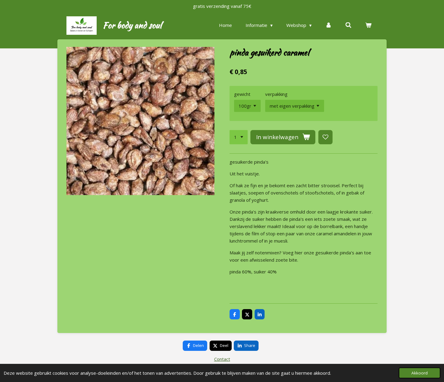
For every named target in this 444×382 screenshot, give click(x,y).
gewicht (242, 94)
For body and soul (132, 25)
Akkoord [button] (419, 373)
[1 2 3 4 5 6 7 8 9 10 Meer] (239, 137)
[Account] (328, 25)
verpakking (276, 94)
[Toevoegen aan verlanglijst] (325, 137)
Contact (222, 359)
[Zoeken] (348, 25)
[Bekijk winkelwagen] (368, 25)
